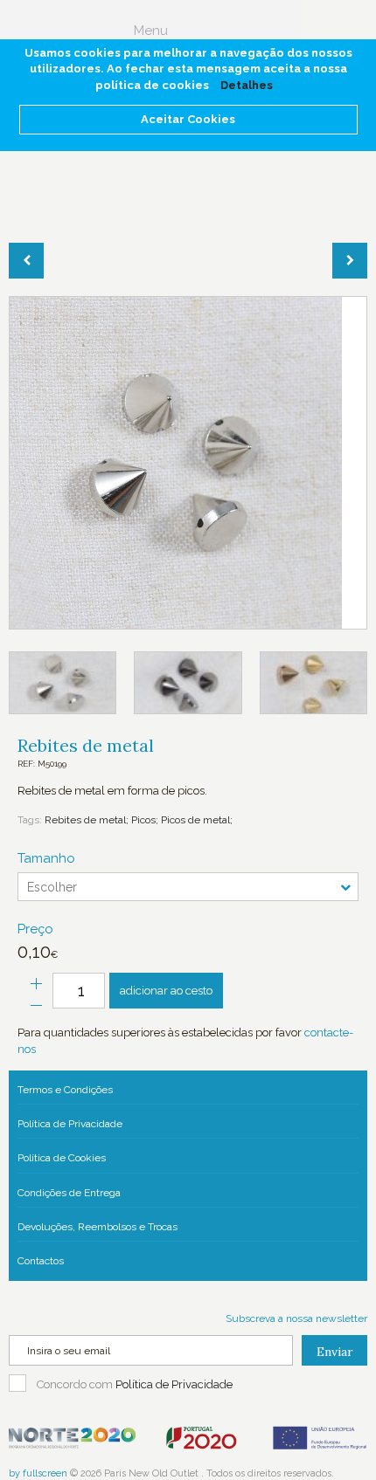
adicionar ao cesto (166, 990)
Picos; (143, 820)
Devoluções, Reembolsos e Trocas (97, 1227)
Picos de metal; (195, 820)
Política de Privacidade (69, 1124)
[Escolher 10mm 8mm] (188, 886)
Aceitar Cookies (188, 119)
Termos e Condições (65, 1090)
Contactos (40, 1261)
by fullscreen (38, 1473)
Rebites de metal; (87, 820)
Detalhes (246, 85)
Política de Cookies (61, 1158)
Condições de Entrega (69, 1193)
